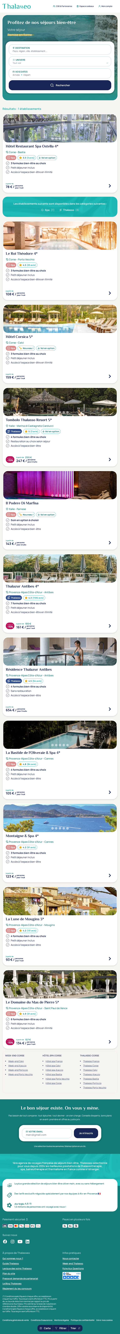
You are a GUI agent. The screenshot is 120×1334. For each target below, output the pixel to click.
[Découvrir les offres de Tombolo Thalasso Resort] (110, 459)
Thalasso (71, 210)
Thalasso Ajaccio (91, 1074)
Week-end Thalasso (72, 1263)
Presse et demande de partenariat (20, 1278)
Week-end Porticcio (18, 1069)
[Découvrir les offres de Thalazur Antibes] (110, 626)
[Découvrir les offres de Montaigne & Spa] (110, 875)
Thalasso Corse (90, 1065)
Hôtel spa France (54, 1061)
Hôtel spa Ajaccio (54, 1069)
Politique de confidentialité (82, 1320)
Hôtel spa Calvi (53, 1065)
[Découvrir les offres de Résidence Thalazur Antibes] (110, 709)
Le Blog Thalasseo (12, 1283)
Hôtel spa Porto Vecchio (57, 1078)
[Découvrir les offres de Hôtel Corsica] (110, 376)
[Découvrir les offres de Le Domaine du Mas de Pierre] (110, 1042)
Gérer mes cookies (104, 1320)
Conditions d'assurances (41, 1320)
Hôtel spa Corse (54, 1083)
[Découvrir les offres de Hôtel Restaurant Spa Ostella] (110, 186)
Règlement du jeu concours (17, 1288)
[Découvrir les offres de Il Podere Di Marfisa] (110, 542)
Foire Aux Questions (73, 1268)
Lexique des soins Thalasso (17, 1268)
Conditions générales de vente (15, 1320)
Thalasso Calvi (90, 1069)
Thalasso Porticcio (92, 1083)
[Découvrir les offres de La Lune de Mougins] (110, 958)
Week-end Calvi (16, 1061)
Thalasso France (91, 1061)
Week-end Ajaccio (17, 1065)
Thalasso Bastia (91, 1078)
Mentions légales (61, 1320)
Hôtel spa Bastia (54, 1074)
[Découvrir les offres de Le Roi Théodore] (110, 293)
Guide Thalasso (10, 1263)
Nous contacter (70, 1258)
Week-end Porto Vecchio (20, 1074)
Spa (49, 210)
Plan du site (8, 1273)
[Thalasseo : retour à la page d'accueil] (16, 6)
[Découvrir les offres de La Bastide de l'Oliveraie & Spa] (110, 792)
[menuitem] (61, 6)
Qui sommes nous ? (12, 1258)
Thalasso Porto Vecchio (94, 1087)
